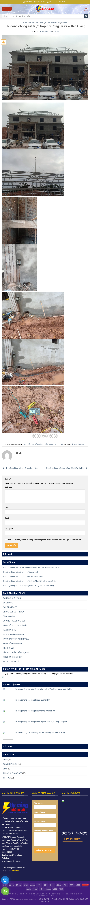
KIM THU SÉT (8, 648)
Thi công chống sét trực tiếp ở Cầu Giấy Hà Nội (65, 468)
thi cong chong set (78, 444)
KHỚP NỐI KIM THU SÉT (13, 643)
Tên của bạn (39, 803)
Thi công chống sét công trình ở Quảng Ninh (20, 572)
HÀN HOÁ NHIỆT (10, 630)
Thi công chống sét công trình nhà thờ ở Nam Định (23, 576)
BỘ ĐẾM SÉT (8, 603)
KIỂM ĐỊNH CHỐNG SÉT (74, 894)
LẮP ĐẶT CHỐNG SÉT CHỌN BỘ (16, 652)
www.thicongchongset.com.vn (14, 868)
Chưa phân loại (9, 616)
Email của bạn (39, 812)
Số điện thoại (39, 822)
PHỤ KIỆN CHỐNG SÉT (12, 657)
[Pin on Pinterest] (51, 436)
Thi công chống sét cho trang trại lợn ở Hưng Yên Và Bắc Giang (28, 585)
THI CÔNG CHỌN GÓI (56, 894)
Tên (7, 507)
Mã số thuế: (10, 871)
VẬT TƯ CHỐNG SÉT (11, 661)
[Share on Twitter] (43, 436)
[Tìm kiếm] (86, 16)
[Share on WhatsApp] (34, 436)
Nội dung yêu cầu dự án (43, 831)
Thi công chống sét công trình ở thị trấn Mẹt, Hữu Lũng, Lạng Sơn (29, 581)
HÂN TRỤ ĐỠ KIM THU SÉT (14, 634)
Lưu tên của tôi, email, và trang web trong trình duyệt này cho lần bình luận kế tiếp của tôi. (44, 540)
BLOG (25, 23)
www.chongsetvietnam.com (12, 861)
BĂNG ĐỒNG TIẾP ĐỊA (12, 598)
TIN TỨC (64, 23)
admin (57, 31)
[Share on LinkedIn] (56, 436)
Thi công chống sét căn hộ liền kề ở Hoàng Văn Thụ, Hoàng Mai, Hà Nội (31, 567)
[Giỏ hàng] (86, 9)
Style (42, 23)
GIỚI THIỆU (23, 894)
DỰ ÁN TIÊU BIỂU (33, 23)
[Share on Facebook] (39, 436)
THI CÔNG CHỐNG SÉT (52, 23)
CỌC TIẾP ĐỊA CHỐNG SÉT (14, 621)
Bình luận (9, 487)
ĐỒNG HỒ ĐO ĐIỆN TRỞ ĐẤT (15, 625)
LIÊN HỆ (54, 896)
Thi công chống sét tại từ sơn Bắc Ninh (22, 468)
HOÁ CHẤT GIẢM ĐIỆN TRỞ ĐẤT (16, 639)
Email (7, 518)
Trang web (9, 529)
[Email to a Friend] (47, 436)
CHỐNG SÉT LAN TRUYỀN (13, 612)
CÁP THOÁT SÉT (10, 607)
